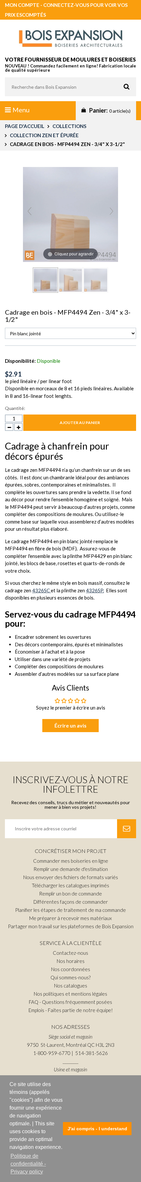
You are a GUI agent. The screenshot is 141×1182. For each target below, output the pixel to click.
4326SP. (95, 590)
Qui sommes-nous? (70, 977)
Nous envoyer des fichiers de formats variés (70, 877)
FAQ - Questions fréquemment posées (70, 1002)
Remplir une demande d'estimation (70, 869)
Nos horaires (71, 961)
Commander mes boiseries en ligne (70, 861)
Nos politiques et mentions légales (70, 994)
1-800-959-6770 (51, 1053)
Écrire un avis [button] (70, 725)
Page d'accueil (24, 126)
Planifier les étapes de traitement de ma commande (70, 910)
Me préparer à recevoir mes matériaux (70, 918)
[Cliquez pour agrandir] (70, 213)
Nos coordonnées (70, 969)
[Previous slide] (29, 211)
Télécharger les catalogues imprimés (70, 885)
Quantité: (15, 408)
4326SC (41, 590)
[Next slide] (111, 211)
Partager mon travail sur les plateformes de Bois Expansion (70, 926)
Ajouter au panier (80, 422)
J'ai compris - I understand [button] (97, 1128)
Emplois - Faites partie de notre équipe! (71, 1010)
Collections (69, 126)
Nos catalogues (70, 985)
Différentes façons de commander (70, 902)
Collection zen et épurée (44, 135)
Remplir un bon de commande (70, 893)
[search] (70, 86)
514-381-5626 (91, 1053)
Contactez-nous (70, 953)
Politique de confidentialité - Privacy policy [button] (28, 1163)
